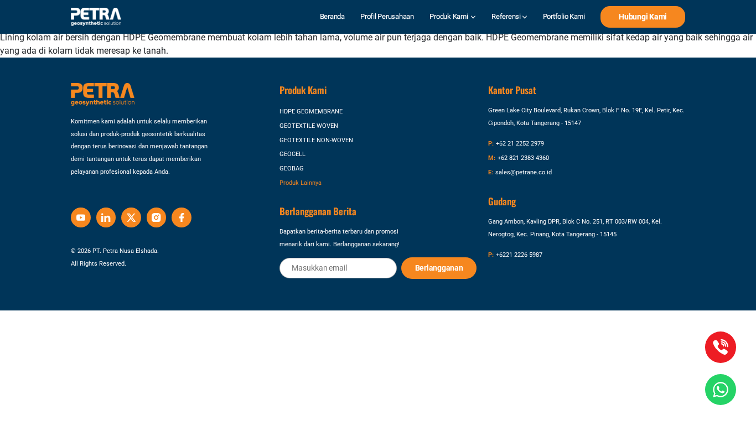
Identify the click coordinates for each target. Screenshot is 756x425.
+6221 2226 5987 (519, 254)
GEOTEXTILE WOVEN (308, 125)
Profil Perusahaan (387, 16)
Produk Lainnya (300, 182)
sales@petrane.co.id (523, 172)
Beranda (332, 16)
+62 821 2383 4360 (523, 158)
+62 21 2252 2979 (520, 143)
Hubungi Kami (643, 16)
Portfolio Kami (564, 16)
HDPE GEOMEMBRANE (311, 111)
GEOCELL (292, 154)
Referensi (506, 16)
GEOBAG (291, 168)
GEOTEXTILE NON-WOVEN (316, 140)
